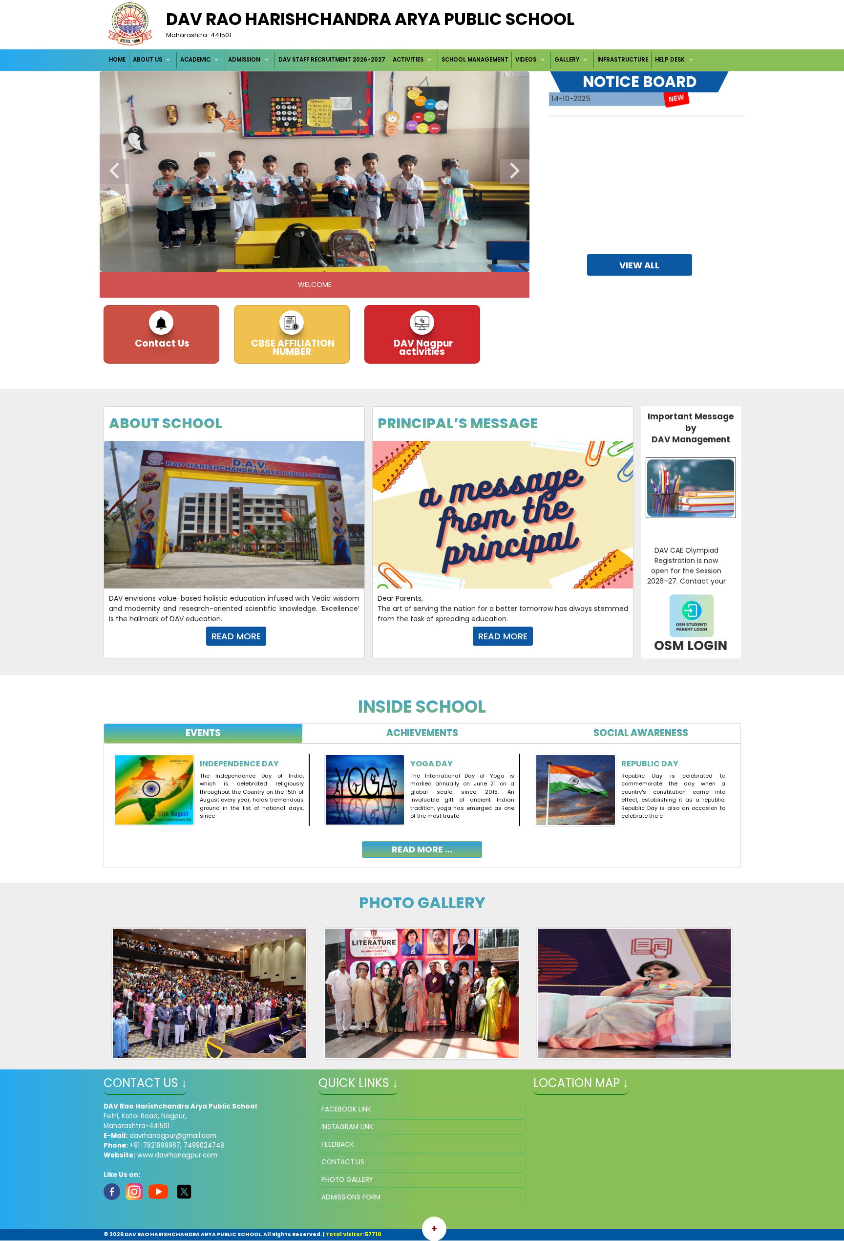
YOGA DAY (431, 763)
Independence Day (239, 763)
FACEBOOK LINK (346, 1109)
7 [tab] (336, 262)
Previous (114, 171)
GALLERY (566, 60)
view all (639, 265)
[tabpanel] (422, 798)
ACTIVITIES (408, 60)
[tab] (203, 733)
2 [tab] (263, 262)
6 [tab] (322, 262)
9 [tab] (366, 262)
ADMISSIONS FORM (350, 1197)
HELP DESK (670, 60)
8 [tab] (351, 262)
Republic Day (649, 763)
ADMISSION (244, 60)
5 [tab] (307, 262)
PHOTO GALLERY (347, 1179)
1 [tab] (248, 262)
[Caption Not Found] (210, 993)
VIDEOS (525, 60)
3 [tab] (278, 262)
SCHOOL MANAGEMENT (475, 60)
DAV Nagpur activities (422, 347)
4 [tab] (292, 262)
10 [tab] (380, 262)
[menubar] (402, 60)
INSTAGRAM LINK (347, 1127)
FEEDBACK (337, 1144)
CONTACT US (342, 1162)
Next (514, 171)
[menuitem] (118, 60)
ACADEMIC (195, 60)
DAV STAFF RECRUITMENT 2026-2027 (331, 60)
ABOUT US (147, 60)
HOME (117, 60)
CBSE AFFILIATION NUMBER (292, 347)
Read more (236, 636)
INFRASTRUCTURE (622, 60)
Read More (503, 636)
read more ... (422, 849)
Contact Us (161, 343)
